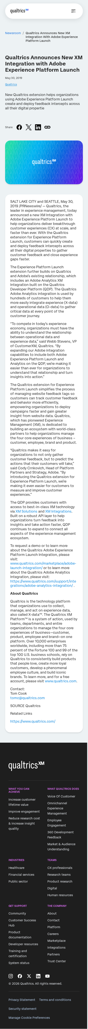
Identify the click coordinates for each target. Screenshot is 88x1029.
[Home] (19, 11)
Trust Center (56, 961)
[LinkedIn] (38, 976)
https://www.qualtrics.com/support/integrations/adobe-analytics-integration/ (43, 583)
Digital (52, 888)
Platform (53, 927)
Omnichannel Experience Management (57, 808)
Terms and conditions (55, 999)
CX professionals (59, 868)
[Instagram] (11, 976)
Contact (53, 920)
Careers (53, 934)
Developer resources (23, 944)
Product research (59, 881)
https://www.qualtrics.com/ (32, 721)
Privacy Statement (22, 999)
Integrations (56, 947)
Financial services (21, 874)
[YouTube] (47, 976)
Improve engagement (24, 811)
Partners (53, 954)
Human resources (60, 895)
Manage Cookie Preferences (29, 1017)
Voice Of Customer (61, 796)
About (52, 913)
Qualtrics (11, 84)
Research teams (58, 874)
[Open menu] (73, 11)
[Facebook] (20, 976)
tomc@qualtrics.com (27, 698)
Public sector (18, 881)
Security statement (23, 1008)
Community (17, 913)
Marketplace (56, 940)
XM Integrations (58, 511)
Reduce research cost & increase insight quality (24, 823)
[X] (29, 976)
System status (19, 963)
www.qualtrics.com (60, 681)
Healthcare (16, 868)
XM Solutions (26, 511)
